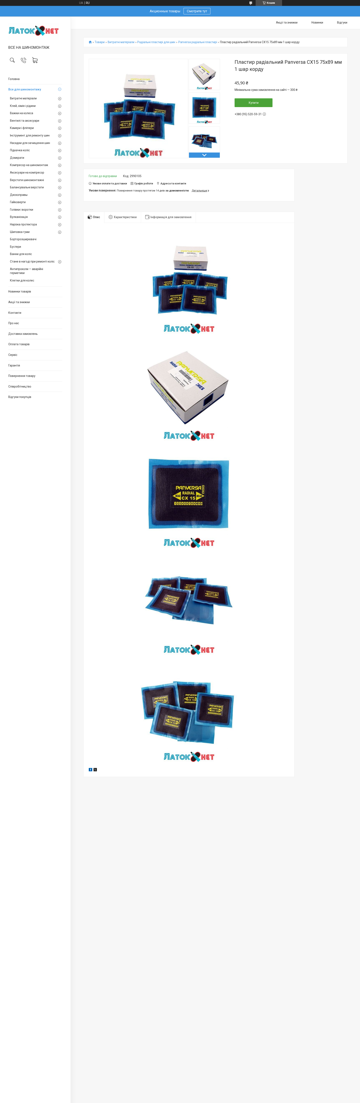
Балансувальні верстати (27, 187)
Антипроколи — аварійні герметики (26, 271)
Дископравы (19, 194)
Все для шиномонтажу (24, 89)
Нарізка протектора (23, 224)
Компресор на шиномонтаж (29, 165)
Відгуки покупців (19, 397)
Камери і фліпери (22, 128)
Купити (254, 102)
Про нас (13, 323)
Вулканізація (19, 217)
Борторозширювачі (23, 239)
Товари (100, 42)
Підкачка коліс (20, 150)
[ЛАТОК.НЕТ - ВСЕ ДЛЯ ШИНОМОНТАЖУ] (35, 31)
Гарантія (14, 365)
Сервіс (12, 354)
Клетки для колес (22, 280)
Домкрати (17, 157)
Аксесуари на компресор (27, 172)
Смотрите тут (197, 11)
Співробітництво (19, 386)
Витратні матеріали (23, 98)
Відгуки (342, 22)
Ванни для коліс (21, 254)
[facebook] (90, 770)
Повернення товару (21, 376)
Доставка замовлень (23, 333)
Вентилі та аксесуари (24, 120)
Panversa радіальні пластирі (197, 42)
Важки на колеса (21, 113)
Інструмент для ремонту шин (30, 135)
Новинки (317, 22)
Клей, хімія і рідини (23, 106)
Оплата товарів (19, 344)
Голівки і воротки (21, 209)
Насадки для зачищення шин (30, 143)
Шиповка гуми (20, 232)
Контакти (14, 312)
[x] (95, 770)
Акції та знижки (19, 302)
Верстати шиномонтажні (27, 180)
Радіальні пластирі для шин (156, 42)
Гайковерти (18, 202)
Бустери (15, 246)
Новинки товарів (19, 291)
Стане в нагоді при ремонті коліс (32, 261)
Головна (14, 79)
